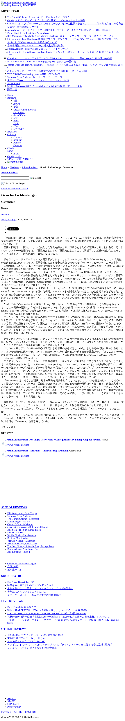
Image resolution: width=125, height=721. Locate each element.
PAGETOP (30, 712)
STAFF (11, 701)
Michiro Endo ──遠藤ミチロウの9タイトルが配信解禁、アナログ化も (44, 86)
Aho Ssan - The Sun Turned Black (24, 530)
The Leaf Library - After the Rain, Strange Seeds (30, 546)
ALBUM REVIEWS (14, 507)
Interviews (12, 131)
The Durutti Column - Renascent (23, 519)
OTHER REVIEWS (14, 628)
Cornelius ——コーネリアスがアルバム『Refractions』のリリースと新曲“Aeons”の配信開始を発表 (59, 58)
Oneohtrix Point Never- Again (21, 563)
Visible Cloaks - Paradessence (21, 535)
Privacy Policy (14, 706)
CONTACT (13, 704)
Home (10, 95)
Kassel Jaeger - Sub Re (18, 521)
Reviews (11, 97)
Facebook (6, 712)
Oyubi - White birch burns (20, 524)
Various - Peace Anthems (19, 516)
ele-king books (14, 156)
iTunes (25, 445)
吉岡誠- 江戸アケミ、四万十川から (26, 638)
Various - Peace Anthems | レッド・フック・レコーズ (34, 77)
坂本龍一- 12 (14, 569)
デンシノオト (8, 219)
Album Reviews (30, 167)
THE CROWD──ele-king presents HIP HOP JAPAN (33, 74)
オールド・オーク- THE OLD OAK (26, 641)
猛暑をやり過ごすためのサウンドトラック (30, 585)
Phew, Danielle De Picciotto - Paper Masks (28, 33)
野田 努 (12, 89)
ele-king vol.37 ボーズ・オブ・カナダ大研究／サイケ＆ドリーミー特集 (46, 20)
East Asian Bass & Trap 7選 (20, 582)
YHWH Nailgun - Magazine (21, 541)
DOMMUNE (16, 162)
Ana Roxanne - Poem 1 (18, 552)
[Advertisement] (62, 481)
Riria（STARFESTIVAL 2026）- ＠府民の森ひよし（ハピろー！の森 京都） (47, 610)
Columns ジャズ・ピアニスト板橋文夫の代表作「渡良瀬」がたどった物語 (47, 71)
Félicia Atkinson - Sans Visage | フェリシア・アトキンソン (37, 48)
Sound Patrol (13, 83)
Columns (11, 134)
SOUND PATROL (12, 576)
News (10, 151)
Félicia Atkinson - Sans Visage (22, 513)
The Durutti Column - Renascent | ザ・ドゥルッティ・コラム (38, 17)
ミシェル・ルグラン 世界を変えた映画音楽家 (32, 648)
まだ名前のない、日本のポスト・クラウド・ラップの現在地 (40, 588)
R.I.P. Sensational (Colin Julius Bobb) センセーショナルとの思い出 (41, 61)
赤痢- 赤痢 (12, 566)
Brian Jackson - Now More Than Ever (25, 549)
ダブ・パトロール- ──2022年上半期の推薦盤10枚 (34, 595)
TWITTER (17, 712)
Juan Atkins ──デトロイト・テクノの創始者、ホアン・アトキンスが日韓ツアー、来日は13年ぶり (60, 30)
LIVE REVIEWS (12, 601)
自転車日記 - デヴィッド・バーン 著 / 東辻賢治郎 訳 (35, 45)
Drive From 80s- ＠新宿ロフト (23, 607)
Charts (10, 148)
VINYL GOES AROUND (20, 159)
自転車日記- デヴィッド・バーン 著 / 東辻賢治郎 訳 (35, 635)
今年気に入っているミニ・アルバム (26, 591)
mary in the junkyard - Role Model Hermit (27, 527)
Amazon (5, 214)
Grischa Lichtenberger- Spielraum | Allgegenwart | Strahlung (36, 450)
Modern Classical (19, 188)
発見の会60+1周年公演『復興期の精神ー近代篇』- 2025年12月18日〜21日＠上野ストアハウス (58, 616)
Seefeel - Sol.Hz (15, 532)
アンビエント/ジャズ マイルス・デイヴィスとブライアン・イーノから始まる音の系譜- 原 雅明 (59, 644)
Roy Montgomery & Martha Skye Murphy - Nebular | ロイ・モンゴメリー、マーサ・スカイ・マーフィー (61, 36)
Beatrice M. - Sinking (17, 538)
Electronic (6, 188)
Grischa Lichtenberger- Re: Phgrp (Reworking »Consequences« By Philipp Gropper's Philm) (53, 439)
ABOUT (11, 698)
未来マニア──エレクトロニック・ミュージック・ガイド (38, 80)
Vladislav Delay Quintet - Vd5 (22, 543)
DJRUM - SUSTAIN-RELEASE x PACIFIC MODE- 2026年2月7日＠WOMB (46, 613)
